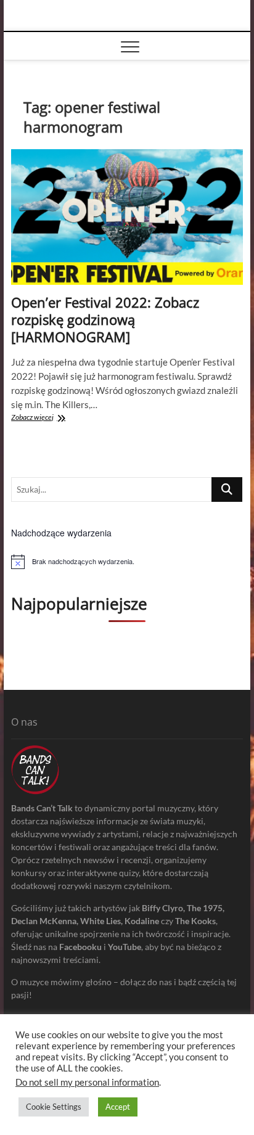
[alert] (127, 561)
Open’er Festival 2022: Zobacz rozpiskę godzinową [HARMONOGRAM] (105, 319)
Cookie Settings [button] (53, 1107)
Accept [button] (117, 1107)
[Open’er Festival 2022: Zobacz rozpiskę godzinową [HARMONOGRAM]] (127, 217)
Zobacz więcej (61, 418)
